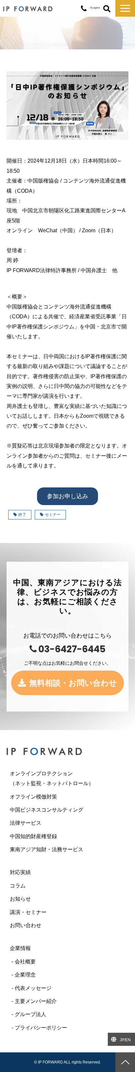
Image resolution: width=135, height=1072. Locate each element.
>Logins (95, 7)
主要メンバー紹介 (36, 1001)
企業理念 (25, 974)
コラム (18, 885)
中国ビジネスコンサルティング (46, 810)
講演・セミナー (28, 912)
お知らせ (20, 899)
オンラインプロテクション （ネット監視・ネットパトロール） (65, 778)
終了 (22, 514)
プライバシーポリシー (41, 1027)
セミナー (53, 514)
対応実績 (20, 872)
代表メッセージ (33, 988)
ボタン (107, 9)
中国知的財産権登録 (33, 836)
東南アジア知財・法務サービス (46, 849)
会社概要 (25, 961)
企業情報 (20, 948)
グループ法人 (30, 1014)
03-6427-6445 (83, 8)
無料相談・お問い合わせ (73, 682)
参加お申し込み (67, 496)
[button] (125, 8)
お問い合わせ (25, 925)
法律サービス (25, 823)
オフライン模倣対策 (33, 797)
